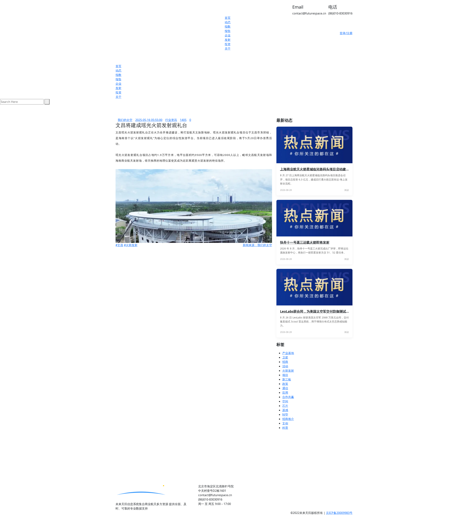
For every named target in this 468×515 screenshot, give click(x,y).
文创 (285, 423)
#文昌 (119, 245)
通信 (285, 388)
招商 (285, 362)
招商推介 (288, 419)
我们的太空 (125, 120)
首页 (228, 18)
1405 (183, 120)
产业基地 (288, 353)
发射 (228, 40)
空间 (285, 401)
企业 (228, 35)
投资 (228, 44)
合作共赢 (288, 397)
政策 (285, 384)
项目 (285, 375)
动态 (228, 22)
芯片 (285, 406)
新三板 (286, 379)
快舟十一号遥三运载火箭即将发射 (304, 242)
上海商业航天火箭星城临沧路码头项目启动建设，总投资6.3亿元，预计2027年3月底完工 (314, 169)
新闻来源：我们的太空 (257, 245)
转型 (285, 415)
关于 (228, 48)
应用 (285, 393)
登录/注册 (346, 33)
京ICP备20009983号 (339, 513)
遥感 (285, 410)
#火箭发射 (130, 245)
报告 (228, 31)
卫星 (285, 357)
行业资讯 (171, 120)
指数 (228, 27)
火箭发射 (288, 371)
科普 (285, 428)
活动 (285, 366)
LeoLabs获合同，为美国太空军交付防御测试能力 (314, 311)
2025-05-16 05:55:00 (148, 120)
